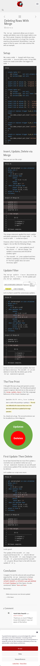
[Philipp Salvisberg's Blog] (20, 4)
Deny (20, 654)
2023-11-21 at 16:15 (17, 615)
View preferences (20, 659)
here (18, 585)
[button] (37, 632)
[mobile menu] (37, 4)
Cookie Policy (16, 663)
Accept (20, 648)
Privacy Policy (23, 663)
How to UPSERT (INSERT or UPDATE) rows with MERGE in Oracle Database (19, 581)
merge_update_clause (13, 392)
